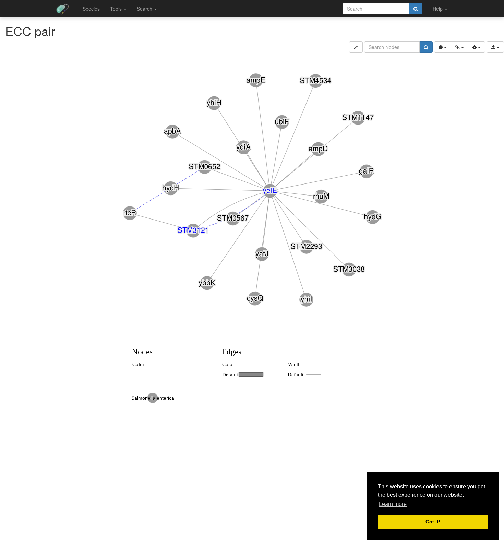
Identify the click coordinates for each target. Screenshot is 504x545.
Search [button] (145, 8)
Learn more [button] (393, 504)
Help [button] (438, 8)
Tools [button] (116, 8)
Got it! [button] (432, 521)
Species (91, 8)
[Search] (415, 8)
